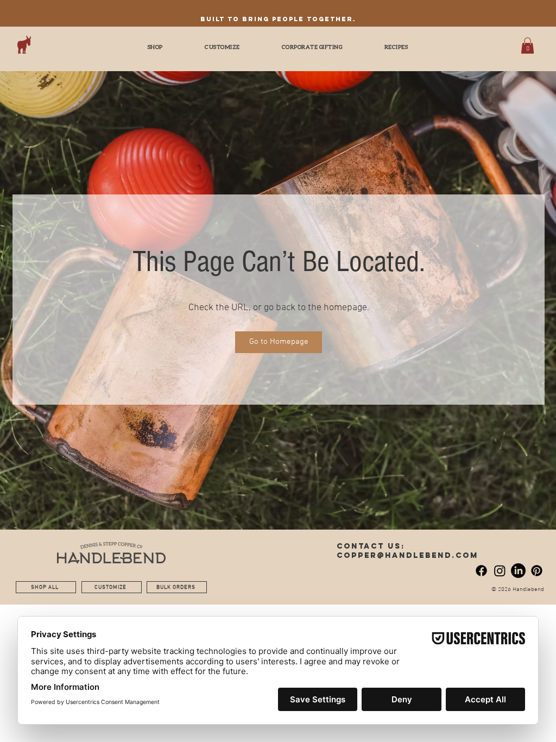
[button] (527, 45)
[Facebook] (481, 570)
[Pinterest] (536, 570)
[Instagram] (499, 570)
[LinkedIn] (518, 570)
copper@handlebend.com (407, 555)
